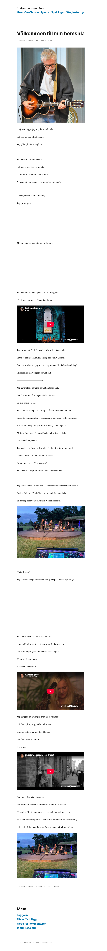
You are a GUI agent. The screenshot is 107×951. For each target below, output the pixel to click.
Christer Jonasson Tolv (30, 8)
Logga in (22, 915)
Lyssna (45, 12)
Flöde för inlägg (27, 919)
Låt (57, 886)
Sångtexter (73, 12)
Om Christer (31, 12)
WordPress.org (26, 927)
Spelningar (57, 12)
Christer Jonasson (26, 40)
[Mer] (82, 12)
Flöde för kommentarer (31, 923)
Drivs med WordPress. (43, 943)
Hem (20, 12)
